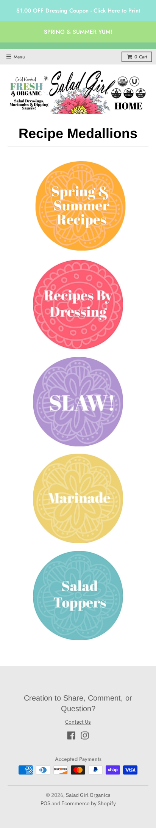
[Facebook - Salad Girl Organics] (71, 735)
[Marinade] (78, 500)
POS (45, 803)
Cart (140, 56)
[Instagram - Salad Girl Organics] (84, 735)
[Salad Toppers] (78, 597)
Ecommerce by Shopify (88, 803)
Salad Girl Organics (88, 795)
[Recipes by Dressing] (78, 306)
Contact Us (78, 721)
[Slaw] (78, 403)
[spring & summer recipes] (80, 208)
